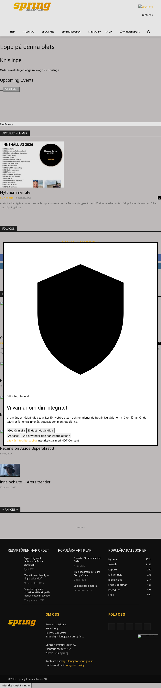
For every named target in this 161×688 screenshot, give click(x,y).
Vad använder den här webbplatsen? (46, 435)
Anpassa (13, 435)
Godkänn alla (16, 430)
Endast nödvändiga (40, 430)
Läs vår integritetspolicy (22, 440)
